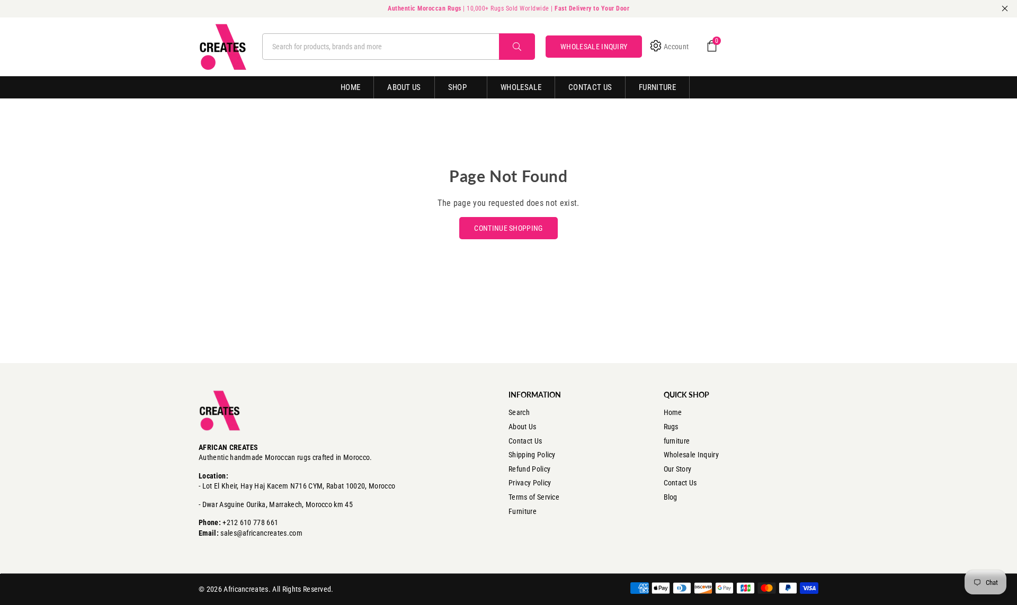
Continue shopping (508, 228)
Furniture (657, 87)
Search (519, 412)
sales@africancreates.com (261, 533)
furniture (677, 441)
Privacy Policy (529, 482)
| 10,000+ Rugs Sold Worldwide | (508, 8)
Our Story (678, 469)
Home (350, 87)
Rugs (671, 426)
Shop (457, 87)
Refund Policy (529, 469)
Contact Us (590, 87)
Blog (670, 497)
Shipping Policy (532, 454)
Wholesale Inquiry (691, 454)
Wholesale (521, 87)
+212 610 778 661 (250, 522)
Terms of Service (533, 497)
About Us (404, 87)
